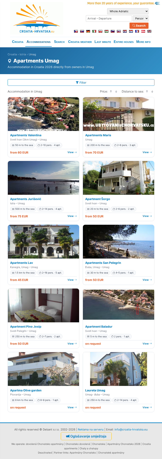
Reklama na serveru (91, 429)
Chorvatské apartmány (111, 452)
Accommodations (38, 42)
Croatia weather (80, 42)
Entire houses (124, 42)
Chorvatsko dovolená (78, 444)
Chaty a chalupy (89, 448)
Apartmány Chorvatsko (83, 452)
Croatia (17, 42)
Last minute (102, 42)
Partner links (61, 452)
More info (143, 42)
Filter (83, 82)
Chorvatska (98, 444)
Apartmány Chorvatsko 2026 (123, 444)
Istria (23, 54)
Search (140, 25)
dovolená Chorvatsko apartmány (44, 444)
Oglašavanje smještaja (88, 436)
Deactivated (45, 452)
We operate (18, 444)
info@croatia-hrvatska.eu (131, 429)
